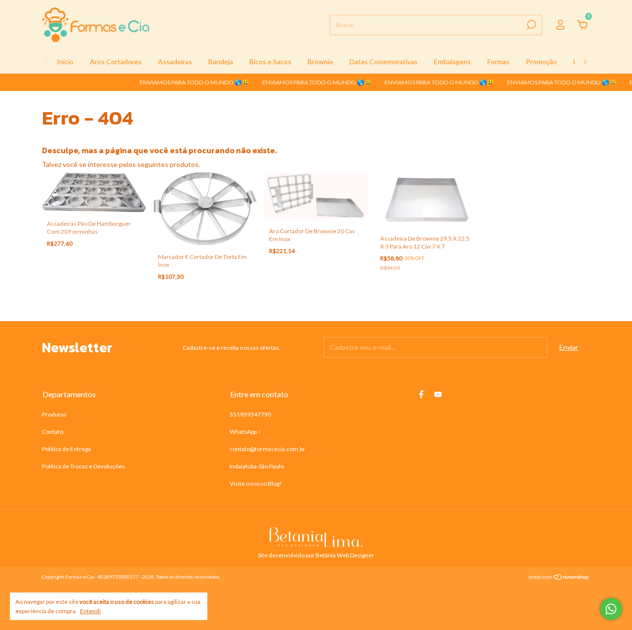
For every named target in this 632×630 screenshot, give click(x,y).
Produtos (54, 414)
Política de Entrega (66, 449)
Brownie (320, 61)
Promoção (541, 61)
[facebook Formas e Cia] (421, 394)
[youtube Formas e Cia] (438, 394)
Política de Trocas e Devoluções (83, 466)
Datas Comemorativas (384, 61)
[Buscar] (530, 25)
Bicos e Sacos (270, 61)
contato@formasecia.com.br (267, 449)
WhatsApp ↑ (245, 431)
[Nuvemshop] (559, 578)
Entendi (90, 611)
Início (65, 61)
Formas (498, 61)
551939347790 (250, 414)
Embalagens (452, 61)
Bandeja (220, 61)
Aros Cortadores (116, 61)
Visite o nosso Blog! (256, 483)
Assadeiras (175, 61)
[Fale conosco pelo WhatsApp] (611, 609)
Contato (52, 431)
